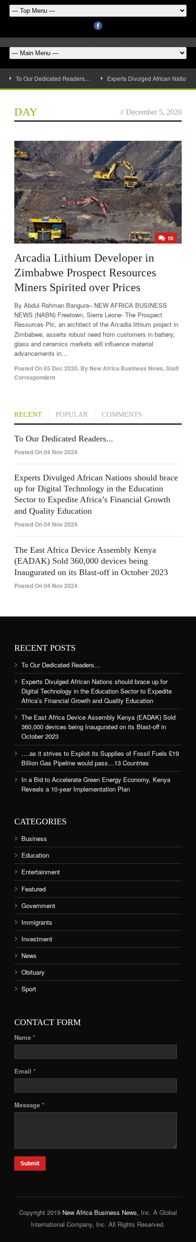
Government (38, 905)
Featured (33, 888)
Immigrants (36, 922)
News (29, 955)
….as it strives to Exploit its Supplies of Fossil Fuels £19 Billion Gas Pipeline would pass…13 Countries (100, 758)
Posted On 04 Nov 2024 (46, 452)
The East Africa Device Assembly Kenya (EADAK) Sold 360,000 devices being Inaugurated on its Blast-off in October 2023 (91, 561)
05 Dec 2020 (61, 368)
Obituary (33, 972)
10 (170, 238)
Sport (28, 988)
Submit (29, 1163)
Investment (36, 938)
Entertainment (40, 871)
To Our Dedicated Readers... (63, 438)
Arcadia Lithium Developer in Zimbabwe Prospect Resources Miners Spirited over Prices (85, 272)
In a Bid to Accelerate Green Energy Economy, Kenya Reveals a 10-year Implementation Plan (95, 784)
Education (35, 855)
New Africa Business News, (100, 1212)
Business (34, 838)
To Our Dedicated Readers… (53, 78)
